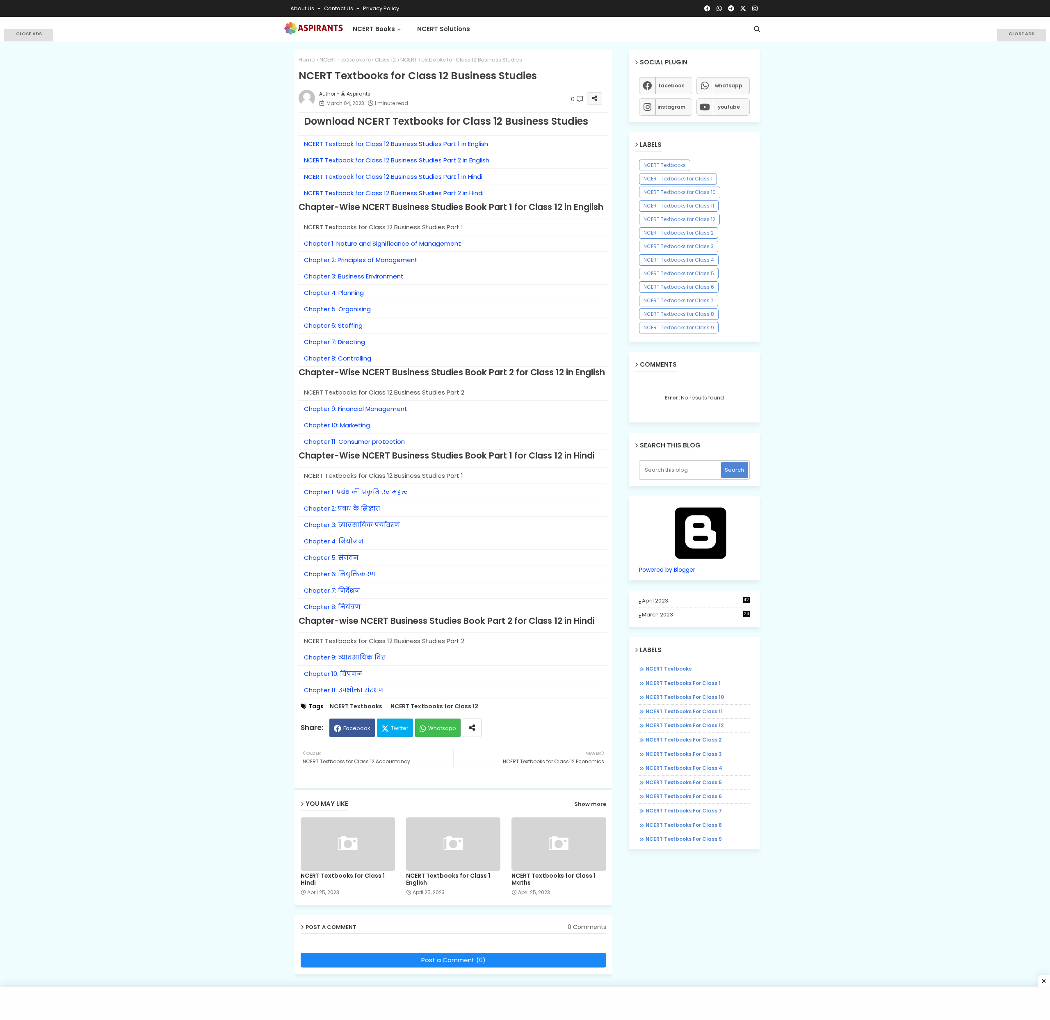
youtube (729, 106)
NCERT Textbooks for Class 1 (678, 178)
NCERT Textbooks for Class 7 (679, 300)
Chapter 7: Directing (334, 342)
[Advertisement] (28, 160)
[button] (757, 29)
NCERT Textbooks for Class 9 (679, 327)
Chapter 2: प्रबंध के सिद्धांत (342, 508)
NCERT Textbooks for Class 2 (679, 232)
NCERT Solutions (443, 29)
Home (307, 60)
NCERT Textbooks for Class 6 (679, 286)
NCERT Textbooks (356, 706)
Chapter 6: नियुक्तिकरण (339, 574)
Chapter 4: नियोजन (333, 541)
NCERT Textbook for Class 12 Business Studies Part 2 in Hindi (394, 193)
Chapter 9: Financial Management (355, 408)
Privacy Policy (381, 8)
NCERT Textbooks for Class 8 (679, 313)
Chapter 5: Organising (337, 309)
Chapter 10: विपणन (333, 673)
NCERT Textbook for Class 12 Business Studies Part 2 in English (396, 160)
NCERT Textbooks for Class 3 (679, 246)
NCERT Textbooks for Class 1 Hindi (343, 879)
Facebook (356, 728)
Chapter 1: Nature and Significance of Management (382, 243)
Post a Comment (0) (453, 960)
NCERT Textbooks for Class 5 (679, 273)
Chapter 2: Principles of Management (361, 260)
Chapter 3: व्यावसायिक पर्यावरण (352, 524)
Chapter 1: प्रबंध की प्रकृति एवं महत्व (356, 492)
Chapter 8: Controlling (337, 358)
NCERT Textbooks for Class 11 (679, 205)
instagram (671, 106)
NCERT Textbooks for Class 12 (358, 60)
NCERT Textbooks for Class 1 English (448, 879)
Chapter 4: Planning (334, 292)
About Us (302, 8)
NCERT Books (374, 29)
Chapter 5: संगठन (331, 557)
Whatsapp (442, 728)
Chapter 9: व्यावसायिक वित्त (345, 657)
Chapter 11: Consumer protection (354, 441)
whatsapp (728, 85)
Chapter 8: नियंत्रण (332, 606)
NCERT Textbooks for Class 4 (679, 259)
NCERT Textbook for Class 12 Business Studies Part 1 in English (396, 143)
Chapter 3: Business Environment (354, 276)
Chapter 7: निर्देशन (332, 590)
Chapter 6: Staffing (333, 325)
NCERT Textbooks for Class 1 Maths (553, 879)
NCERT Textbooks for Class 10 (680, 192)
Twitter (400, 728)
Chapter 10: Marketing (337, 425)
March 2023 (695, 614)
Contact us (339, 8)
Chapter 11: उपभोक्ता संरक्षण (344, 690)
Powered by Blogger (667, 570)
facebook (671, 85)
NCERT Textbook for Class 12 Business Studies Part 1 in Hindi (393, 176)
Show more (590, 804)
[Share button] (472, 728)
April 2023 (695, 601)
